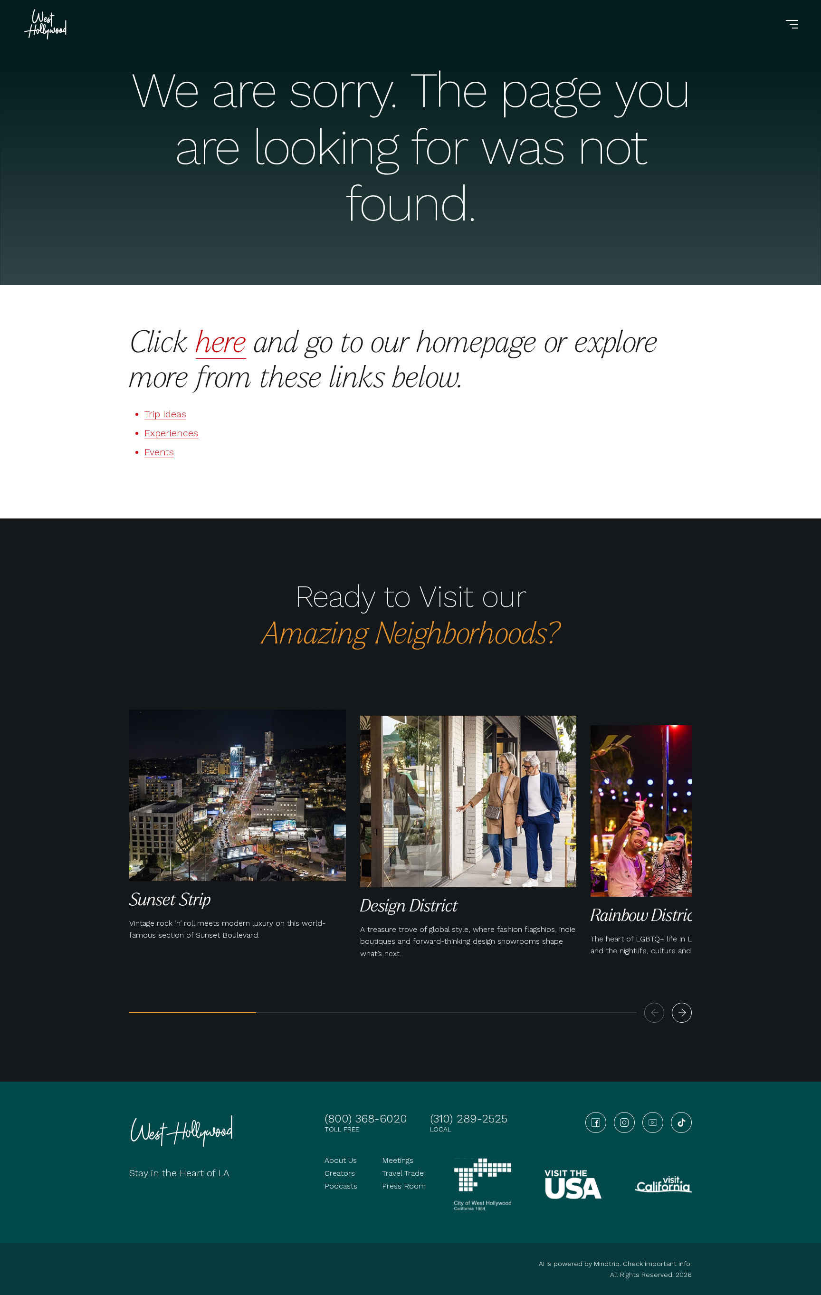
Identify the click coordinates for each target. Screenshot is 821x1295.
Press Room (404, 1185)
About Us (341, 1160)
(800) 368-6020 (366, 1118)
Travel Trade (403, 1173)
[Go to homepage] (46, 24)
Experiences (171, 433)
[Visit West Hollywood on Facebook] (595, 1122)
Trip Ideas (165, 414)
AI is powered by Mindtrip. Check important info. (615, 1263)
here (221, 340)
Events (159, 452)
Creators (340, 1173)
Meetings (397, 1160)
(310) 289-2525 (468, 1118)
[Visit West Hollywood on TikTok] (681, 1122)
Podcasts (341, 1185)
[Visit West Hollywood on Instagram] (624, 1122)
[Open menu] (792, 24)
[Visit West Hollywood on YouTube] (652, 1122)
